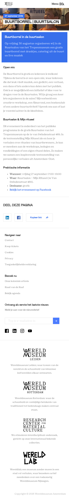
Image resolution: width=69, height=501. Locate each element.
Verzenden (56, 321)
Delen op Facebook (19, 218)
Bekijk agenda (12, 293)
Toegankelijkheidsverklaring (20, 264)
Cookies (9, 252)
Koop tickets (12, 246)
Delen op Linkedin (7, 218)
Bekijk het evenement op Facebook (30, 190)
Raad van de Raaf (14, 287)
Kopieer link (36, 217)
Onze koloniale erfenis (17, 281)
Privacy (9, 258)
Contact (9, 240)
